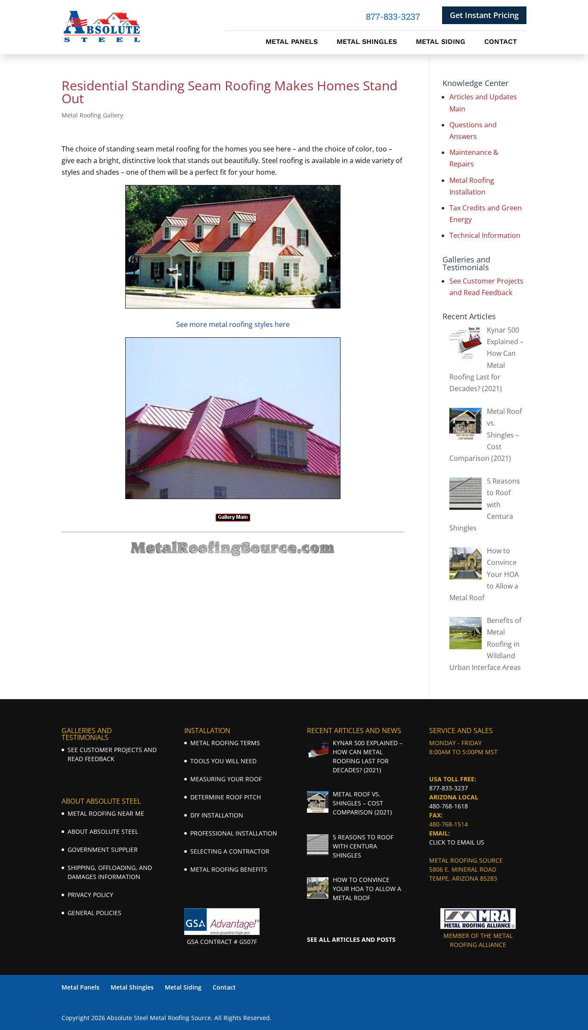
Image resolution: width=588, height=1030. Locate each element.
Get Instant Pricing (484, 15)
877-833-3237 (448, 788)
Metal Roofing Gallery (92, 115)
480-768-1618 (448, 806)
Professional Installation (233, 833)
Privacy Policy (90, 895)
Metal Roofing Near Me (106, 813)
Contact (500, 42)
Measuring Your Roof (226, 779)
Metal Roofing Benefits (228, 869)
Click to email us (456, 842)
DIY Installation (216, 815)
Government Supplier (103, 849)
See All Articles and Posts (351, 939)
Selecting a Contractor (229, 851)
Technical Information (484, 235)
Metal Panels (292, 42)
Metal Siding (440, 42)
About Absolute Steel (103, 831)
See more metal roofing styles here (233, 324)
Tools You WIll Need (223, 761)
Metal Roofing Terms (225, 743)
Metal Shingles (367, 42)
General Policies (94, 913)
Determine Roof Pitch (225, 797)
